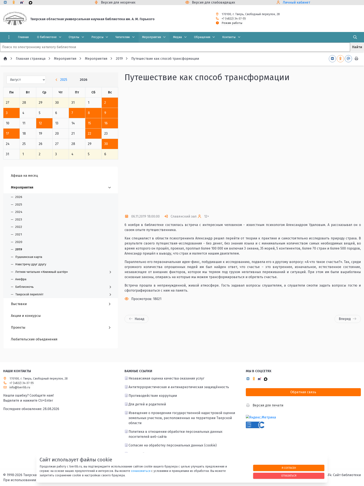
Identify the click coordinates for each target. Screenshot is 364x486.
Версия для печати (268, 405)
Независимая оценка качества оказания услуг (166, 378)
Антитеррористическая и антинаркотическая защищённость (178, 387)
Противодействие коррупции (152, 396)
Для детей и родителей (147, 404)
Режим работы (232, 23)
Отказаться (288, 475)
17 (7, 133)
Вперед (345, 319)
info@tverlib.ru (19, 387)
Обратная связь (303, 392)
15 (89, 123)
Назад (139, 319)
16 (106, 123)
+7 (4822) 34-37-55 (234, 18)
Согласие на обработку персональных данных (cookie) (172, 445)
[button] (350, 148)
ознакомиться (140, 471)
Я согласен (289, 467)
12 (40, 123)
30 (106, 144)
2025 (63, 80)
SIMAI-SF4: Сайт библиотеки (338, 475)
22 (89, 133)
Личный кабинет (296, 2)
